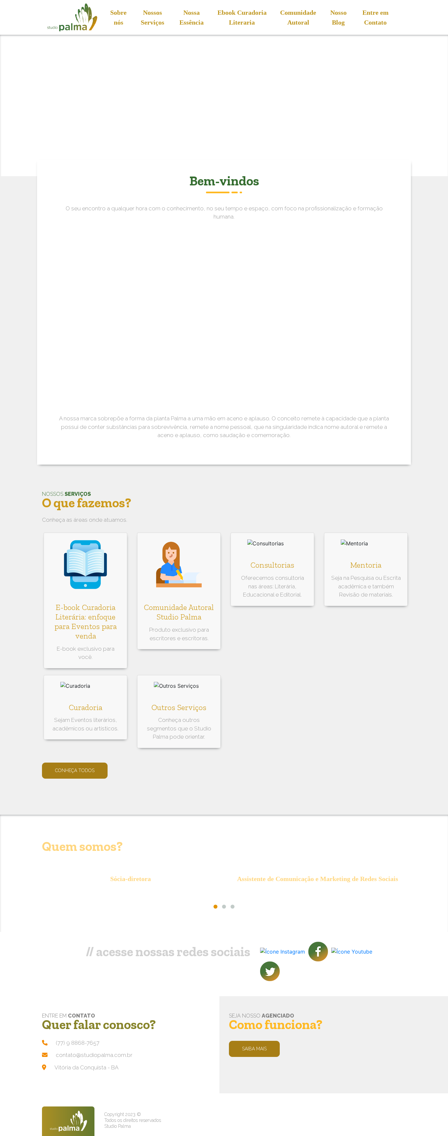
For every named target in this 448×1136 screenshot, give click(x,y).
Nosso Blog (338, 17)
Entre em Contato (375, 17)
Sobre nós (118, 17)
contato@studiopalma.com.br (94, 1055)
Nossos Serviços (152, 17)
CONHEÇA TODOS (74, 770)
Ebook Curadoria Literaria (242, 17)
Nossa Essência (191, 17)
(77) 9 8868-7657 (77, 1043)
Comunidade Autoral (298, 17)
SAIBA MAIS (254, 1048)
